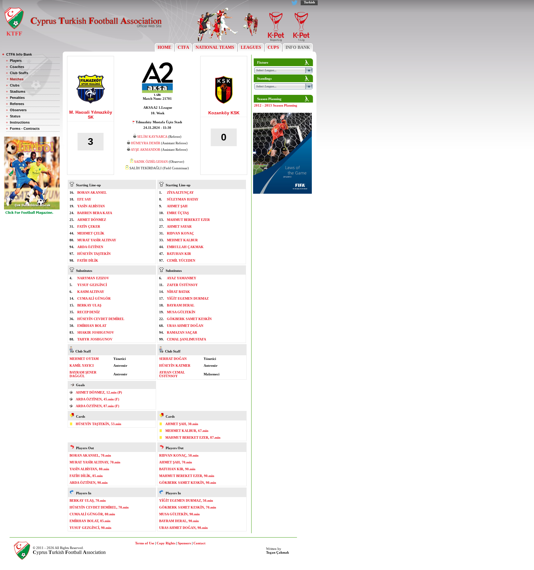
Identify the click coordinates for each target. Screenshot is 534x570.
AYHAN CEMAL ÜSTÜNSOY (171, 374)
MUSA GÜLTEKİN (181, 312)
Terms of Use (144, 543)
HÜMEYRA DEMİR (145, 143)
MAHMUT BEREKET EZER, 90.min (186, 476)
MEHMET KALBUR (182, 240)
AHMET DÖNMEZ (91, 220)
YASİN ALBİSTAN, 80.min (89, 469)
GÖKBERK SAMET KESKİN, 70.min (187, 507)
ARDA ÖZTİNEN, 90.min (89, 482)
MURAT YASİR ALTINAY (96, 240)
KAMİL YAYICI (82, 365)
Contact (199, 543)
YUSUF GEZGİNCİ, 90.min (90, 528)
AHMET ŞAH (177, 206)
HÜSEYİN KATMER (174, 365)
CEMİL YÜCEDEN (181, 260)
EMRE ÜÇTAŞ (178, 213)
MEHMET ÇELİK (90, 233)
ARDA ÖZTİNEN (90, 247)
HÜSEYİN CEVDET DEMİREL (100, 319)
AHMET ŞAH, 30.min (181, 424)
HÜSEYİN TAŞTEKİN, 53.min (98, 424)
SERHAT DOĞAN (173, 359)
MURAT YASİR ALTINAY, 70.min (95, 462)
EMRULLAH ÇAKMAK (185, 247)
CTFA (183, 47)
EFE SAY (84, 199)
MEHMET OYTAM (84, 359)
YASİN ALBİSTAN (91, 206)
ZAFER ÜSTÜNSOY (182, 285)
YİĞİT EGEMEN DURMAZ (188, 298)
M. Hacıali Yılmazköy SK (90, 115)
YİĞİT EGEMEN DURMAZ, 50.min (186, 500)
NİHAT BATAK (178, 291)
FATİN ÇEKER (88, 226)
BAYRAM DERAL (180, 305)
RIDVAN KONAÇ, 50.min (178, 455)
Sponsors (184, 543)
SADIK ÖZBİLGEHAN (151, 161)
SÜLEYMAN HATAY (182, 199)
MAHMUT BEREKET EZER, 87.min (192, 437)
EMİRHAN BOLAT (91, 325)
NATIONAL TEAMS (214, 47)
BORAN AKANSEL (92, 192)
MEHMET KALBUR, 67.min (186, 431)
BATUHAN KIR (179, 253)
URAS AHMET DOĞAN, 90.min (183, 528)
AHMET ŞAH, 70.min (175, 462)
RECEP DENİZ (88, 312)
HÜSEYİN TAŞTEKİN (94, 253)
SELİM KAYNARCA (152, 136)
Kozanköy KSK (223, 112)
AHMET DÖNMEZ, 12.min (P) (99, 392)
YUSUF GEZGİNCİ (92, 285)
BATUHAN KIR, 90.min (177, 469)
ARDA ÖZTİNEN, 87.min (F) (97, 406)
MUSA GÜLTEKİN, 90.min (179, 514)
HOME (164, 47)
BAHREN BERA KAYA (94, 213)
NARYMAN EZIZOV (93, 278)
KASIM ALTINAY (90, 291)
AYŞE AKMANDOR (145, 149)
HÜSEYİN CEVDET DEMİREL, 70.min (99, 507)
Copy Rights (166, 543)
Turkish (309, 2)
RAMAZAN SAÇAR (182, 332)
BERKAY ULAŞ (89, 305)
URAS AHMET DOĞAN (185, 325)
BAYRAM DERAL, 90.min (179, 521)
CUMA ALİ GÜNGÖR (94, 298)
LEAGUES (250, 47)
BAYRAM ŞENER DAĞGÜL (83, 374)
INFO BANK (297, 47)
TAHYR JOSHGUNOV (94, 339)
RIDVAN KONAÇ (180, 233)
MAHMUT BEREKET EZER (188, 220)
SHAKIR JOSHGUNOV (95, 332)
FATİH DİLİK (87, 260)
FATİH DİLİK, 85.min (86, 476)
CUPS (273, 47)
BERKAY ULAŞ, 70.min (88, 500)
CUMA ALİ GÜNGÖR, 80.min (92, 514)
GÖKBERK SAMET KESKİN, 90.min (187, 482)
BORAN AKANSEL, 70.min (90, 455)
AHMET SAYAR (179, 226)
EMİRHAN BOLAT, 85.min (90, 521)
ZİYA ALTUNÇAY (180, 192)
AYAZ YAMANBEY (181, 278)
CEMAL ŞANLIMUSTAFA (186, 339)
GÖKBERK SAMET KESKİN (189, 319)
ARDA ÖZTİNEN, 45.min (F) (97, 399)
